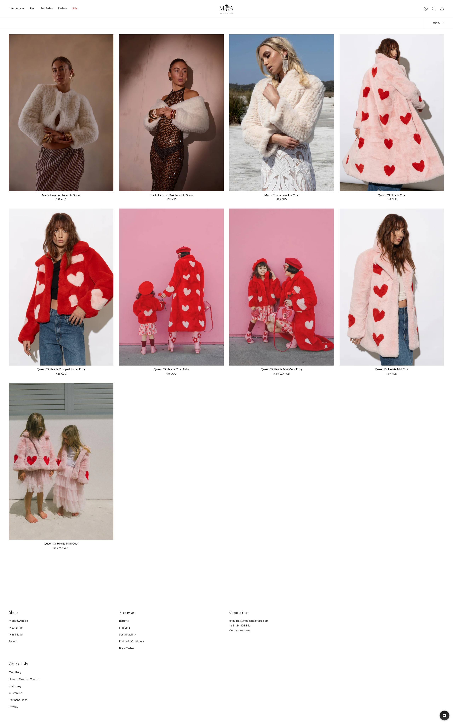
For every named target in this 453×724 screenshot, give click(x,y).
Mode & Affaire (18, 620)
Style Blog (15, 686)
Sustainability (127, 634)
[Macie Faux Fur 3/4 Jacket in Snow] (171, 112)
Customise (15, 692)
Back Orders (126, 648)
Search (13, 641)
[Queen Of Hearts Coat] (392, 112)
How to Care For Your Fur (25, 679)
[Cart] (442, 9)
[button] (32, 9)
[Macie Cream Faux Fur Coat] (281, 112)
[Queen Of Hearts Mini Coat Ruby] (281, 287)
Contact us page (239, 630)
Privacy (13, 706)
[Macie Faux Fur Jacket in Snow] (61, 112)
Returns (124, 620)
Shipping (124, 627)
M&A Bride (15, 627)
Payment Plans (18, 699)
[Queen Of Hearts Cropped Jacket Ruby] (61, 287)
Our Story (15, 672)
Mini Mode (15, 634)
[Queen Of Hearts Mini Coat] (61, 461)
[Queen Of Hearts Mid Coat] (392, 287)
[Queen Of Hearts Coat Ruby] (171, 287)
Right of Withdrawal (132, 641)
